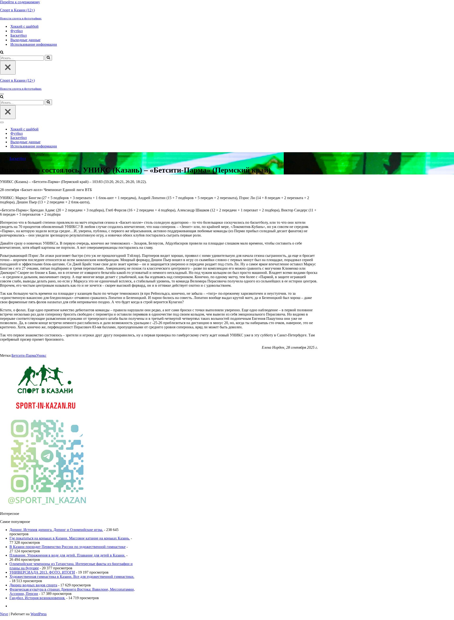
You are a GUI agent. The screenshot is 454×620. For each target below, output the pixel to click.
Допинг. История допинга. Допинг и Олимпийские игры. (56, 530)
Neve (4, 614)
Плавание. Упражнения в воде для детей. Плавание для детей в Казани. (67, 555)
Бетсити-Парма (24, 355)
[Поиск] (2, 53)
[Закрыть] (8, 68)
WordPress (39, 614)
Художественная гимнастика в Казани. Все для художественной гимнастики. (71, 577)
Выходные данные (25, 40)
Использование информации (33, 44)
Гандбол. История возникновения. (37, 598)
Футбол (16, 31)
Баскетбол (18, 35)
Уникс (41, 355)
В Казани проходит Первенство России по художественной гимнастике (67, 547)
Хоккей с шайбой (24, 26)
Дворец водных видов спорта (33, 585)
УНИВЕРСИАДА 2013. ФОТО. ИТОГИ (42, 572)
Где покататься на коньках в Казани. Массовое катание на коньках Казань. (69, 538)
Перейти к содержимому (20, 2)
